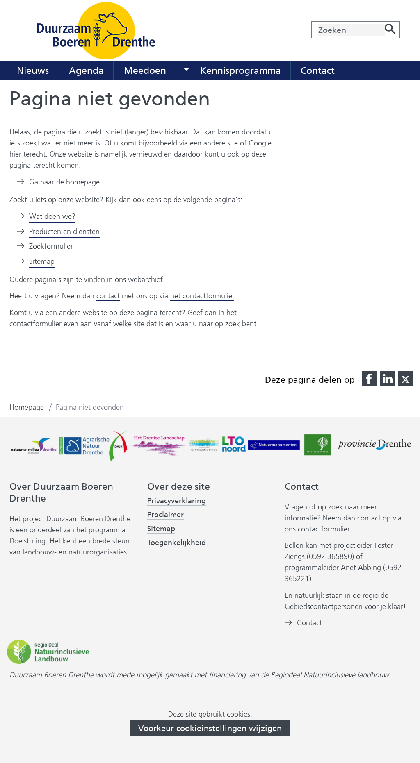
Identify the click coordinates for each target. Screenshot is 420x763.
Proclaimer (165, 514)
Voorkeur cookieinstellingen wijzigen (210, 728)
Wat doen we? (52, 216)
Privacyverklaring (176, 500)
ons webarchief (139, 279)
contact (108, 295)
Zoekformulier (51, 246)
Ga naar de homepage (64, 181)
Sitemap (42, 261)
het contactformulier (202, 295)
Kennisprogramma (240, 70)
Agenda (86, 70)
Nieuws (33, 70)
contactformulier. (324, 529)
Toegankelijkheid (176, 542)
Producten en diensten (64, 231)
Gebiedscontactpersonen (324, 606)
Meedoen (145, 70)
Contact (318, 70)
